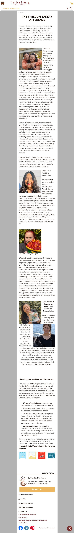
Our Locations (22, 523)
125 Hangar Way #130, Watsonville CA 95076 (32, 520)
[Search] (71, 8)
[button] (2, 3)
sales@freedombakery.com (27, 514)
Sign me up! (37, 489)
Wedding (20, 12)
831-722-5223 (22, 517)
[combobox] (37, 8)
